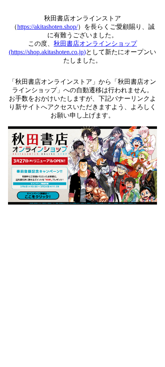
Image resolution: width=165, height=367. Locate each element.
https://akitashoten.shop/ (47, 26)
